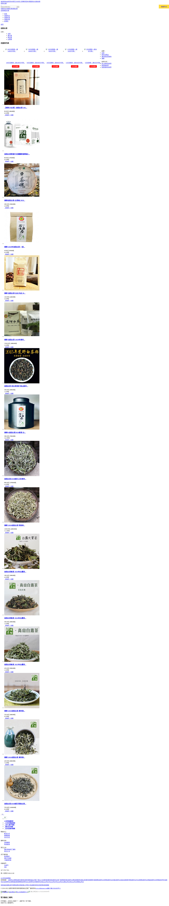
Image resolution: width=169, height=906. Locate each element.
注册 (5, 3)
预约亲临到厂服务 (9, 849)
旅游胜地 (3, 1)
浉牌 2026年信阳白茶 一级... (14, 247)
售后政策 (7, 844)
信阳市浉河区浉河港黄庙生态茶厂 (27, 880)
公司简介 (27, 885)
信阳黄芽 (77, 880)
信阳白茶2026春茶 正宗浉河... (15, 479)
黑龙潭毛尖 (23, 882)
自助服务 (7, 842)
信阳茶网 (17, 882)
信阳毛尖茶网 (12, 880)
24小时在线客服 (6, 878)
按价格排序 (105, 65)
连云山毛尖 (73, 882)
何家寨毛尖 (38, 882)
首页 (2, 24)
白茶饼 (10, 39)
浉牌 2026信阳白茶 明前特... (14, 525)
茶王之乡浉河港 (43, 880)
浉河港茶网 (89, 880)
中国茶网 (95, 880)
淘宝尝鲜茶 (39, 885)
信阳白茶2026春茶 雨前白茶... (15, 804)
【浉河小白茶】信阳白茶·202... (15, 108)
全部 (9, 33)
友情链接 (21, 885)
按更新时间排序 (106, 67)
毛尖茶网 (139, 880)
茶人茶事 (21, 1)
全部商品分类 (5, 10)
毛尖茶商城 (11, 882)
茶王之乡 (7, 851)
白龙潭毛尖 (31, 882)
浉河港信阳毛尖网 (68, 880)
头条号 (6, 865)
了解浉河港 (7, 860)
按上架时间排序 (106, 63)
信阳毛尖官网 (102, 880)
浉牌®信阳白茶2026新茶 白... (15, 432)
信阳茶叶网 (127, 880)
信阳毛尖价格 (111, 880)
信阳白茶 (15, 8)
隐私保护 (9, 885)
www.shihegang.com (41, 888)
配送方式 (7, 833)
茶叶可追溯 (7, 858)
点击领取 (15, 66)
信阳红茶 (9, 8)
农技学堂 (161, 880)
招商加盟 (15, 885)
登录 (2, 3)
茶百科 (26, 1)
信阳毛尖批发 (119, 880)
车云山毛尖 (59, 882)
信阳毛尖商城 (146, 880)
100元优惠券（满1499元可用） (15, 62)
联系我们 (7, 856)
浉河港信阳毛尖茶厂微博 (55, 880)
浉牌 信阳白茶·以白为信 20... (14, 293)
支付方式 (7, 837)
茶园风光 (31, 1)
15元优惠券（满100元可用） (74, 62)
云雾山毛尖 (66, 882)
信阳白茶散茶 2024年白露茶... (15, 572)
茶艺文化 (15, 1)
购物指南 (7, 835)
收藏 (11, 115)
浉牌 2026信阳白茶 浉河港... (14, 711)
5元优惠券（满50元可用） (93, 62)
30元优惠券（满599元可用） (55, 62)
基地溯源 (46, 885)
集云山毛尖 (45, 882)
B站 (5, 867)
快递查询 (33, 885)
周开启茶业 (105, 54)
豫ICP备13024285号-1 (54, 888)
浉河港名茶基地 (106, 56)
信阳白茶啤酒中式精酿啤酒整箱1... (17, 154)
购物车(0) (164, 6)
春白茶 (10, 35)
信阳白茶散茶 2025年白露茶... (15, 664)
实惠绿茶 (37, 1)
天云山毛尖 (52, 882)
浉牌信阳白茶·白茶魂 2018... (14, 200)
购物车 (7, 115)
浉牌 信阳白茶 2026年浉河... (14, 340)
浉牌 (103, 58)
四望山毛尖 (80, 882)
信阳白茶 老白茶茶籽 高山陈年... (16, 386)
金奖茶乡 (9, 1)
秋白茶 (10, 37)
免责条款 (3, 885)
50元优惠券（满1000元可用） (36, 62)
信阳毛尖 (3, 8)
